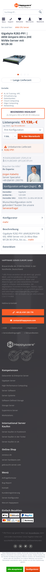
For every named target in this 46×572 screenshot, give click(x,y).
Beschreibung (10, 229)
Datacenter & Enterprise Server (15, 375)
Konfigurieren (32, 569)
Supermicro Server (10, 410)
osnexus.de (7, 455)
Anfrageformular (9, 478)
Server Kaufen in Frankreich (14, 432)
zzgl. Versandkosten (18, 126)
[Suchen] (40, 12)
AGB (5, 328)
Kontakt (5, 488)
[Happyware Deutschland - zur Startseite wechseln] (23, 5)
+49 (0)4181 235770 (13, 180)
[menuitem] (23, 12)
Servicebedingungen (12, 333)
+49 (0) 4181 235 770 (24, 312)
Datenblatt (9, 246)
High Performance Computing (14, 385)
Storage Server (8, 405)
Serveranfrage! (10, 208)
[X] (25, 546)
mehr (5, 222)
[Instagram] (15, 546)
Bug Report (7, 483)
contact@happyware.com (24, 320)
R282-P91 (9, 149)
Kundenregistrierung (11, 493)
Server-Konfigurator (10, 498)
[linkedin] (20, 546)
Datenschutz (16, 328)
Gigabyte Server (8, 380)
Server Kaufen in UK (10, 441)
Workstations (7, 415)
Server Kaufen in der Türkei (14, 437)
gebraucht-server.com (11, 465)
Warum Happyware (10, 502)
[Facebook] (31, 546)
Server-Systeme (8, 395)
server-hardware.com (11, 460)
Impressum (32, 328)
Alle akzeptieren (15, 569)
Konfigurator (10, 217)
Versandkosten (31, 333)
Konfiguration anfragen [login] (20, 186)
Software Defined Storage (13, 400)
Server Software (8, 390)
